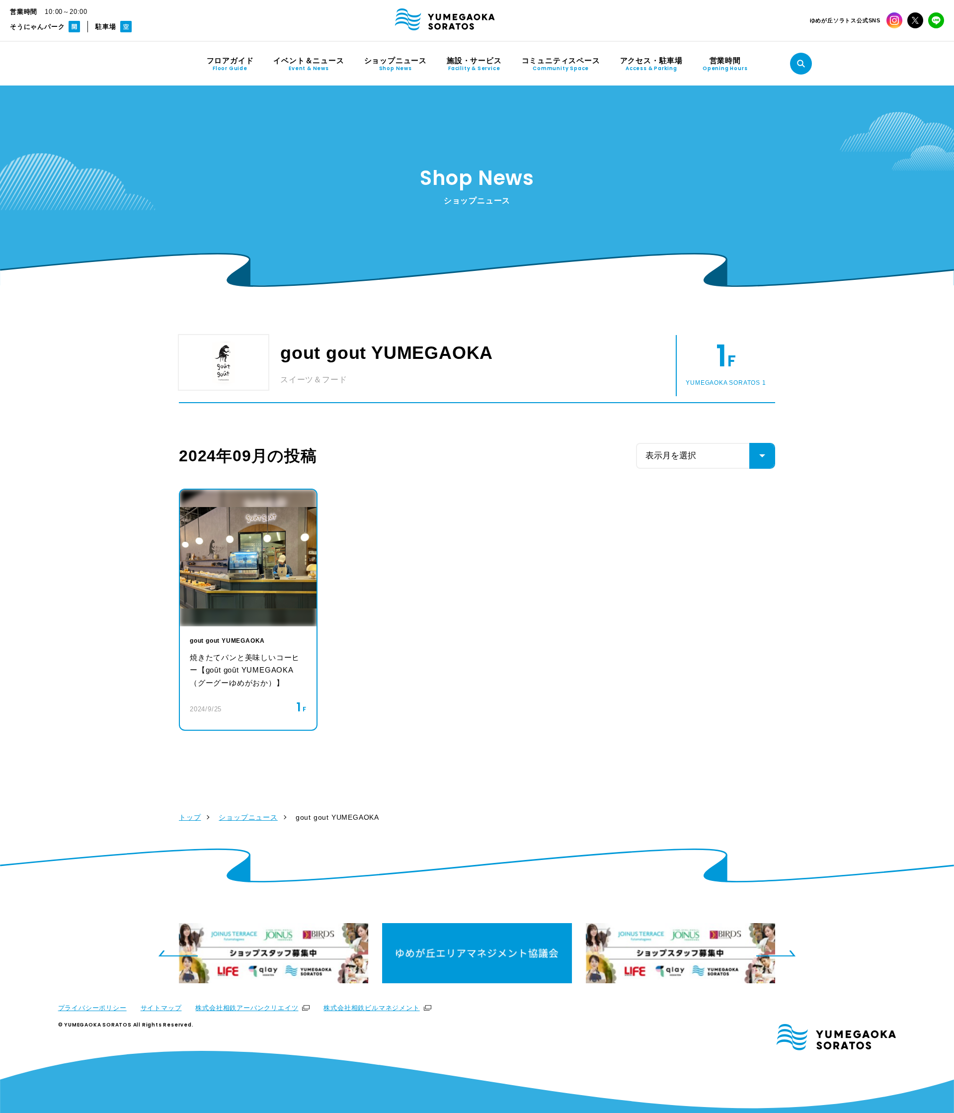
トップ (190, 817)
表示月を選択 (670, 455)
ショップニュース (248, 817)
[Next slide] (776, 953)
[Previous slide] (178, 953)
